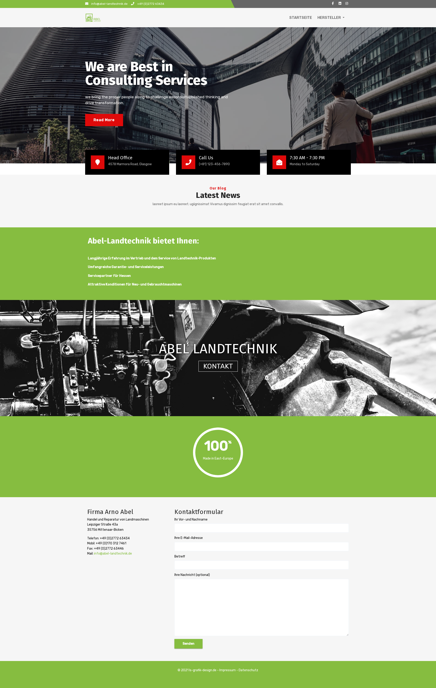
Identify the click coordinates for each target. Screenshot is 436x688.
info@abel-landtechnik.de (112, 553)
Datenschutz (248, 670)
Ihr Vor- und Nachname (191, 519)
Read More (104, 120)
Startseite (300, 17)
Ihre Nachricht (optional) (192, 575)
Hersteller (329, 17)
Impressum (227, 670)
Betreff (179, 556)
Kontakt (218, 366)
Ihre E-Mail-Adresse (188, 538)
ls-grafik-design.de (202, 670)
